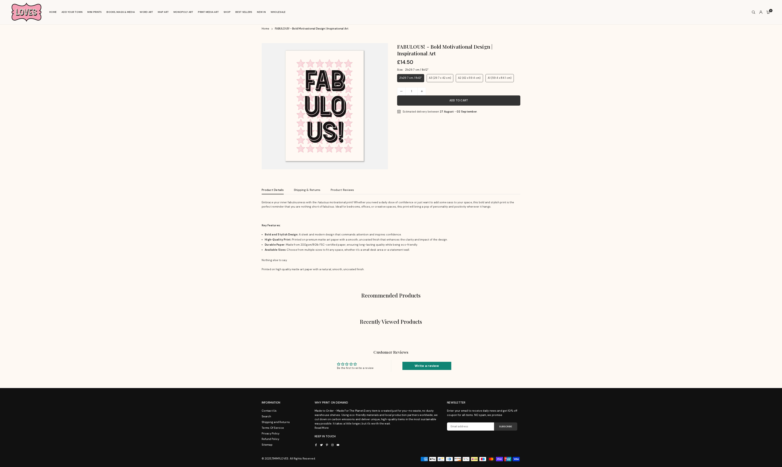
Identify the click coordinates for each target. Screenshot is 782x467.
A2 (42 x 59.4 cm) (469, 78)
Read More (322, 428)
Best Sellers (243, 12)
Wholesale (278, 12)
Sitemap (267, 444)
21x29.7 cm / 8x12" (410, 78)
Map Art (163, 12)
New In (261, 12)
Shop (227, 12)
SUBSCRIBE (505, 426)
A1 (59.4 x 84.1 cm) (500, 78)
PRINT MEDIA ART (208, 12)
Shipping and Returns (276, 422)
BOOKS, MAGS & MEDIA (121, 12)
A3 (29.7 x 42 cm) (440, 78)
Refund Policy (270, 439)
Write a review (427, 366)
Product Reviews (342, 190)
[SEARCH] (753, 12)
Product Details (273, 190)
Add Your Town (72, 12)
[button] (381, 108)
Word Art (146, 12)
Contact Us (269, 410)
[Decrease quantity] (401, 91)
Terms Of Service (273, 428)
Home (53, 12)
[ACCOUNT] (760, 12)
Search (266, 416)
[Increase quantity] (422, 91)
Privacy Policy (271, 433)
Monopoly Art (183, 12)
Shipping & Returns (307, 190)
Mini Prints (94, 12)
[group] (325, 106)
